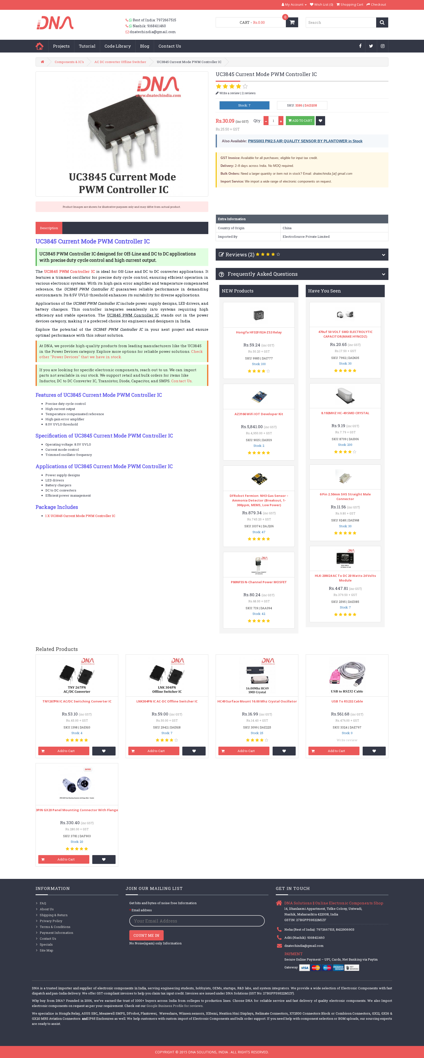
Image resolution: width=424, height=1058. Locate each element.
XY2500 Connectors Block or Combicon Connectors (330, 1013)
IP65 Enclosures (101, 1018)
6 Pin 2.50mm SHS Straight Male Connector (345, 496)
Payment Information (56, 932)
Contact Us (170, 46)
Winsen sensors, (192, 1013)
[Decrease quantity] (266, 120)
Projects (61, 46)
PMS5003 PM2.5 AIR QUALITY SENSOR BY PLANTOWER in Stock (305, 141)
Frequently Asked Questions (262, 273)
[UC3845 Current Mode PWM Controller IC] (122, 134)
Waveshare (168, 1013)
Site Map (46, 950)
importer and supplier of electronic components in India (102, 988)
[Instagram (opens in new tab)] (382, 46)
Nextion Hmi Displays (236, 1013)
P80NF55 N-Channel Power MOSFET (259, 582)
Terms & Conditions (55, 927)
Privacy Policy (51, 921)
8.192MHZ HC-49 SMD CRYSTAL (345, 413)
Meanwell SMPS (112, 1013)
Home (39, 46)
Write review (347, 740)
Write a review (229, 93)
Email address (142, 910)
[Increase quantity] (280, 120)
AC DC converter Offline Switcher (120, 62)
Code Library (118, 46)
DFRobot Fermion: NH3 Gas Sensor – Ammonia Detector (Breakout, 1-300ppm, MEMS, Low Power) (259, 500)
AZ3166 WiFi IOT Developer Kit (259, 414)
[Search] (382, 22)
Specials (46, 944)
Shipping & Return (53, 915)
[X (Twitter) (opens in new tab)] (371, 46)
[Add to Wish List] (320, 120)
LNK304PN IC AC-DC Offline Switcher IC (167, 701)
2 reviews (249, 93)
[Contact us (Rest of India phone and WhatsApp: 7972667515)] (129, 20)
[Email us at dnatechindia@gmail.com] (128, 32)
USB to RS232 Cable (347, 701)
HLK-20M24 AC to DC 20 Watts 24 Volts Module (345, 577)
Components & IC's (69, 62)
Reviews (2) (239, 254)
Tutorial (87, 46)
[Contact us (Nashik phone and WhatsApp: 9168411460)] (129, 26)
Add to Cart (302, 120)
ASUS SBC (89, 1013)
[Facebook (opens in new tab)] (360, 46)
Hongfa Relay (69, 1013)
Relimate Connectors (271, 1013)
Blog (144, 46)
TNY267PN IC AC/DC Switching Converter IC (76, 701)
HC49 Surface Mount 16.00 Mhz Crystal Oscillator (257, 701)
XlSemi (211, 1013)
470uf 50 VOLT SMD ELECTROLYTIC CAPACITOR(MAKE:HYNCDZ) (345, 334)
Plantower (149, 1013)
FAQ (43, 903)
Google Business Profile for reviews (174, 1006)
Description (49, 228)
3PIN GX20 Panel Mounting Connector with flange (77, 810)
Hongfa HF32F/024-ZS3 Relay (259, 332)
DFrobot (133, 1013)
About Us (47, 909)
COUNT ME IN (146, 935)
